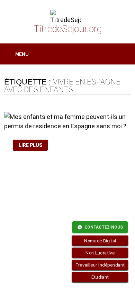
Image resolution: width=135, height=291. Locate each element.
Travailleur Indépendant (100, 265)
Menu (22, 53)
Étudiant (100, 277)
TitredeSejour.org (68, 28)
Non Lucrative (100, 252)
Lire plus (31, 145)
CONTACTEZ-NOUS (103, 227)
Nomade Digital (100, 240)
